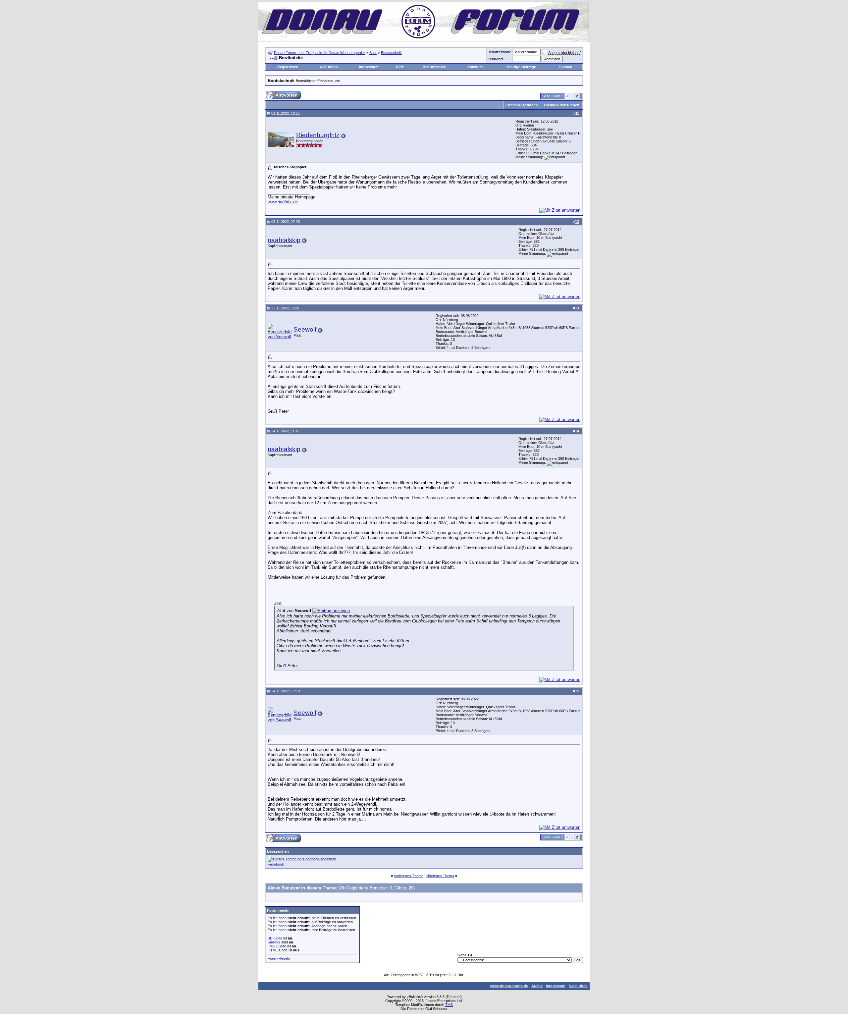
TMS (449, 1005)
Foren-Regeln (279, 958)
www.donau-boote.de (509, 986)
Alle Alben (329, 67)
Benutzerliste (434, 67)
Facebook (276, 864)
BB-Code (275, 938)
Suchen (565, 67)
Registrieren (287, 67)
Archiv (537, 986)
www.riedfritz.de (283, 201)
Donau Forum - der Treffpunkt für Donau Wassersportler (319, 53)
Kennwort (495, 59)
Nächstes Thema (440, 876)
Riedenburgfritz (318, 135)
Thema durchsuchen (561, 105)
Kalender (475, 67)
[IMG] (272, 946)
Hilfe (400, 67)
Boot (373, 53)
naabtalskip (284, 240)
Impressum (369, 67)
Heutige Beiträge (521, 67)
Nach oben (578, 986)
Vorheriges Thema (408, 876)
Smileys (274, 942)
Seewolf (304, 329)
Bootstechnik (391, 53)
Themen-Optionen (522, 105)
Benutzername (499, 52)
